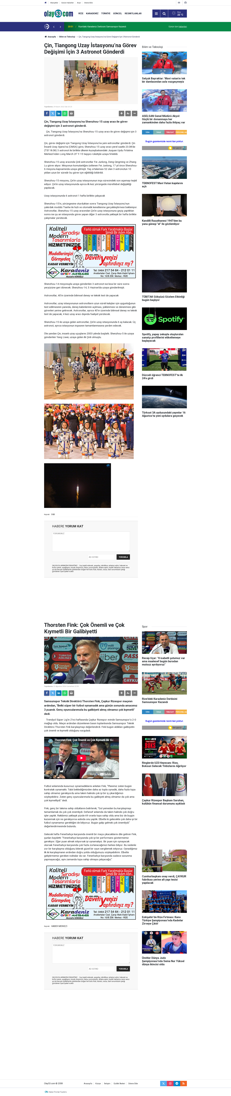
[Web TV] (179, 2)
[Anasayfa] (45, 3)
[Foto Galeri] (185, 2)
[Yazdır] (71, 113)
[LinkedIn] (58, 113)
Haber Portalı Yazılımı (58, 1092)
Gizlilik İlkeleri (119, 1083)
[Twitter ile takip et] (163, 1083)
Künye (98, 1083)
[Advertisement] (31, 71)
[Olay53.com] (58, 13)
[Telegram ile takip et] (177, 1083)
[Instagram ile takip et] (170, 1083)
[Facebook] (46, 113)
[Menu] (156, 13)
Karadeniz (92, 13)
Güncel (117, 13)
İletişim (107, 1083)
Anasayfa (51, 37)
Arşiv (79, 3)
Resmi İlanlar (133, 13)
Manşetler (54, 3)
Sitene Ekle (88, 3)
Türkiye (105, 13)
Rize (80, 13)
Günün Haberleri (67, 3)
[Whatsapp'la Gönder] (65, 113)
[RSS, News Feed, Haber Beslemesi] (183, 1083)
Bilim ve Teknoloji (67, 37)
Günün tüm (178, 26)
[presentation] (53, 26)
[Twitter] (52, 113)
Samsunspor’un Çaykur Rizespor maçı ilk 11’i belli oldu (103, 26)
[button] (121, 113)
